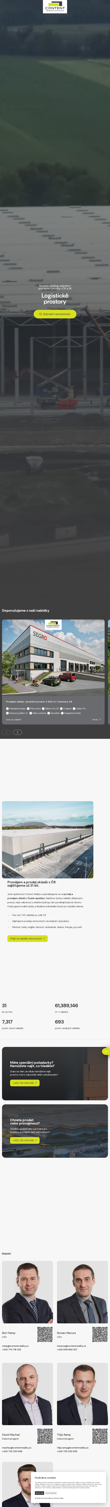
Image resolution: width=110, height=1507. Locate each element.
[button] (17, 732)
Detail (95, 720)
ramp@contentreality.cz (15, 1346)
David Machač (11, 1436)
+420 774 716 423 (11, 1349)
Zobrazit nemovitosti (56, 314)
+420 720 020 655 (67, 1451)
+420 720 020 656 (23, 1083)
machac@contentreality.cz (16, 1448)
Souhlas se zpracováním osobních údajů (49, 1498)
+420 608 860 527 (67, 1349)
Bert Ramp (8, 1334)
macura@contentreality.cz (71, 1346)
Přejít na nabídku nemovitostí (26, 938)
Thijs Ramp (65, 1436)
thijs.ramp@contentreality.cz (73, 1448)
